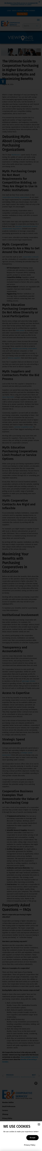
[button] (39, 1124)
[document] (21, 575)
